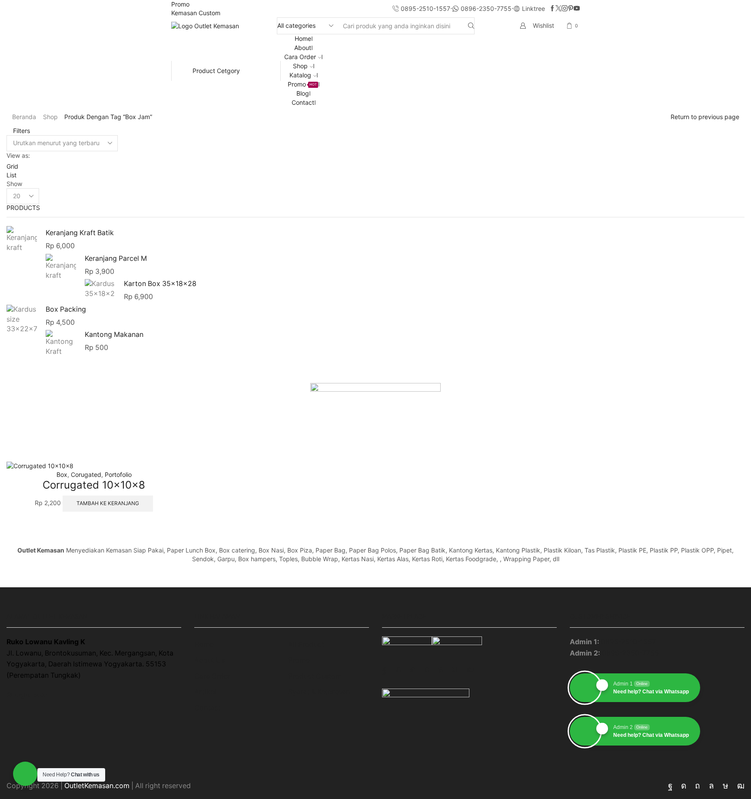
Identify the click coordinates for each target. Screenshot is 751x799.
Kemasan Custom (195, 13)
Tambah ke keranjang (107, 503)
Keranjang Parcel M (116, 258)
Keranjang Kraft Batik (80, 233)
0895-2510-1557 (628, 642)
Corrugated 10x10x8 (94, 485)
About (302, 47)
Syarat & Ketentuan (319, 692)
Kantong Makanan (114, 334)
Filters (20, 130)
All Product (306, 644)
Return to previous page (705, 116)
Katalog (300, 75)
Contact (303, 102)
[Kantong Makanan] (61, 342)
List (12, 175)
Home (303, 38)
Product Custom (315, 676)
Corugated (86, 474)
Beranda (24, 116)
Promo (180, 4)
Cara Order (300, 56)
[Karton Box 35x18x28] (100, 289)
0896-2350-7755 (630, 653)
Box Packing (66, 309)
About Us (209, 660)
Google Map (27, 695)
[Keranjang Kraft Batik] (22, 240)
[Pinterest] (571, 8)
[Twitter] (558, 8)
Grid (12, 166)
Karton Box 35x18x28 (160, 284)
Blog (302, 93)
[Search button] (471, 26)
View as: (18, 155)
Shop (300, 66)
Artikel (205, 692)
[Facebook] (552, 8)
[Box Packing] (22, 319)
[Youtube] (577, 8)
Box (61, 474)
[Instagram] (565, 8)
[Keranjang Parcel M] (61, 267)
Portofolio (118, 474)
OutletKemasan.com (97, 786)
